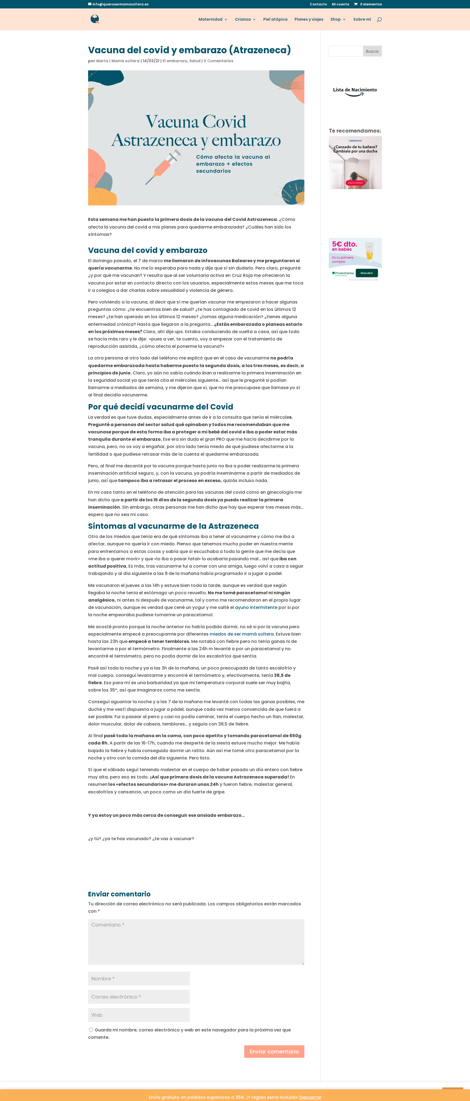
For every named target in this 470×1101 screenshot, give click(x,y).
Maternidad (210, 19)
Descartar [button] (310, 1097)
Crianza (243, 19)
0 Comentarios (218, 61)
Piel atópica (275, 19)
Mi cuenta (340, 5)
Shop (335, 19)
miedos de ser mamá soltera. (242, 634)
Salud (194, 61)
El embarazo (175, 61)
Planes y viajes (309, 19)
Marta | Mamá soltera (118, 61)
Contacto (318, 5)
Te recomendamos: (355, 131)
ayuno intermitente (256, 607)
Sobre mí (362, 19)
